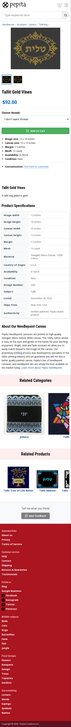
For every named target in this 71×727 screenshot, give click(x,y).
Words (5, 699)
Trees (5, 673)
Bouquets (7, 664)
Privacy (6, 539)
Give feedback (37, 515)
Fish (4, 643)
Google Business (11, 590)
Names (6, 712)
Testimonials (9, 574)
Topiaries (7, 678)
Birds (5, 621)
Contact (6, 560)
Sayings (6, 703)
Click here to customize (36, 166)
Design (6, 669)
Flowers (6, 660)
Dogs (5, 630)
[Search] (65, 15)
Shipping (7, 565)
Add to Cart (37, 131)
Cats (4, 625)
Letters (6, 694)
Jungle (5, 648)
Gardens (7, 682)
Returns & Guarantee (14, 569)
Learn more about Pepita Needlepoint (41, 367)
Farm (5, 639)
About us (7, 535)
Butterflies (8, 634)
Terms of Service (12, 544)
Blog (4, 586)
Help (4, 556)
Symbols (7, 708)
